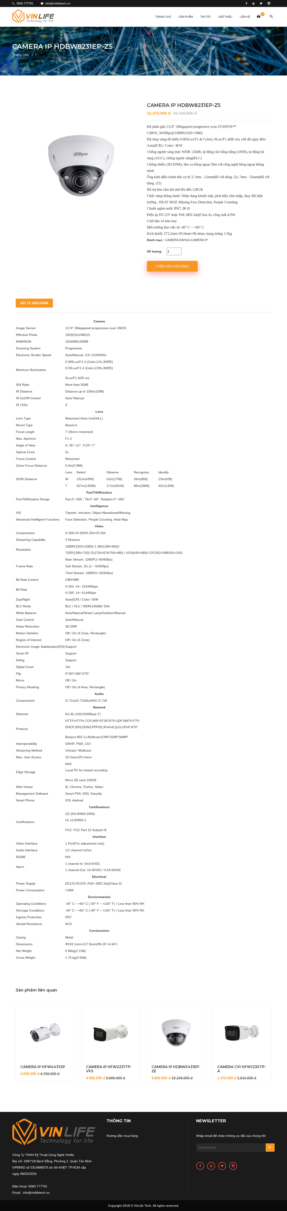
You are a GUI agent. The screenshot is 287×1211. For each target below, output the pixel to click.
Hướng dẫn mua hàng (122, 1136)
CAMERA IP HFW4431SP (42, 1067)
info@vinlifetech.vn (57, 3)
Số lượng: (154, 251)
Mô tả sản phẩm (34, 303)
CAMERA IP (199, 240)
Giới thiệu (225, 16)
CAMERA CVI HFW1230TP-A (241, 1069)
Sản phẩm (186, 16)
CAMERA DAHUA (177, 240)
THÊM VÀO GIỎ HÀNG (172, 266)
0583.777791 (24, 3)
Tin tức (205, 16)
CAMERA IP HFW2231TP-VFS (109, 1069)
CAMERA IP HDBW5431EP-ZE (176, 1069)
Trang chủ (163, 16)
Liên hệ (245, 16)
